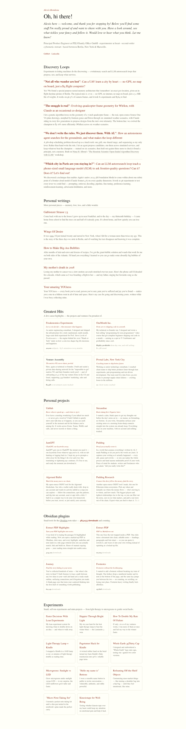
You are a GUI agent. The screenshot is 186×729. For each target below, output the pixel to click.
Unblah (49, 408)
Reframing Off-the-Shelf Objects (125, 672)
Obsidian (64, 520)
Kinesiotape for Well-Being (90, 699)
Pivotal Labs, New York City (110, 359)
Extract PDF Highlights (57, 527)
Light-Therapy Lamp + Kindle (57, 645)
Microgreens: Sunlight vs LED (58, 672)
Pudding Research (105, 477)
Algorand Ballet (54, 477)
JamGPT (50, 442)
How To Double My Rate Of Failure (125, 618)
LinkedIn (55, 53)
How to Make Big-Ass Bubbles (62, 248)
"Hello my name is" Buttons (89, 672)
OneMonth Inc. (103, 322)
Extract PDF (102, 527)
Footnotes (101, 564)
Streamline (101, 408)
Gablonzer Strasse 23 (56, 212)
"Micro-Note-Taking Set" (58, 697)
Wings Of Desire (53, 231)
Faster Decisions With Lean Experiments (57, 618)
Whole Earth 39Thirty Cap (126, 643)
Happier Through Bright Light (91, 618)
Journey (50, 564)
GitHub (47, 53)
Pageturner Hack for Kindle (89, 645)
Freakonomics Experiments (59, 322)
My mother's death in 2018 (59, 267)
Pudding (100, 442)
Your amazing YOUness (57, 287)
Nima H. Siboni (79, 151)
